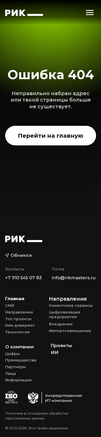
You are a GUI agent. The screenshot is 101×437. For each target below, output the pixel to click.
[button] (90, 12)
